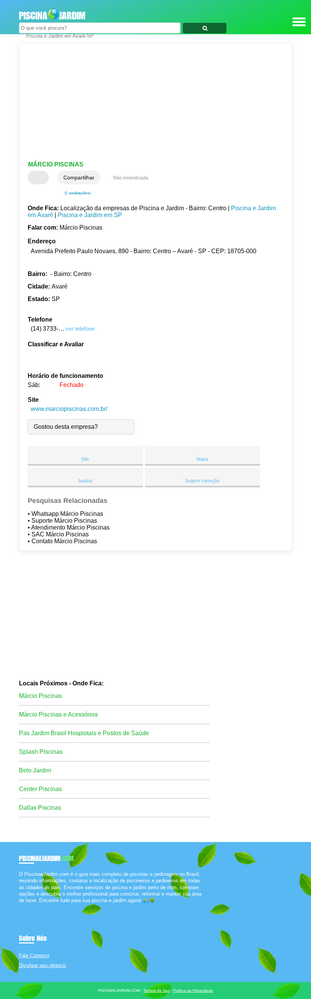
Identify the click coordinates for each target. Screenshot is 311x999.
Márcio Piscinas (40, 696)
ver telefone (80, 328)
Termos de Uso (156, 990)
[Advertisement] (149, 102)
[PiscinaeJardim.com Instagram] (27, 907)
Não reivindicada (130, 178)
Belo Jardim (35, 770)
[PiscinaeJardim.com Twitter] (24, 907)
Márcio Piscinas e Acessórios (58, 714)
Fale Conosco (34, 955)
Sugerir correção (202, 481)
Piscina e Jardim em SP (90, 215)
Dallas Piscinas (40, 807)
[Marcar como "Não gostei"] (44, 177)
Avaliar (85, 481)
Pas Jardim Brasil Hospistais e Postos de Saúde (84, 733)
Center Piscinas (40, 789)
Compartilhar (78, 177)
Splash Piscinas (41, 751)
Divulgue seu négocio (42, 965)
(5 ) (77, 193)
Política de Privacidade (193, 990)
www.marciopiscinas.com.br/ (69, 409)
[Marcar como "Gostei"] (34, 177)
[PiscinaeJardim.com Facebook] (20, 907)
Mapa (202, 459)
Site (85, 459)
